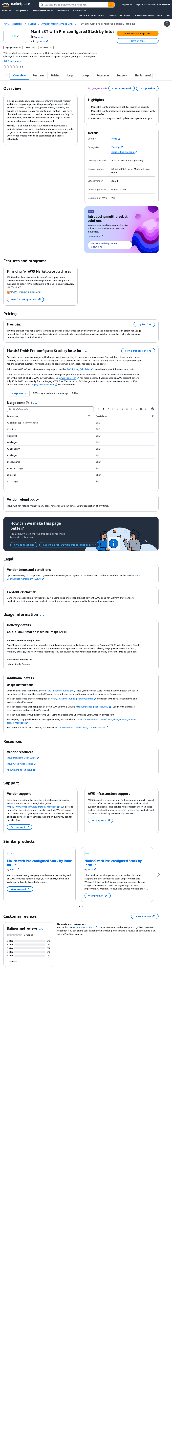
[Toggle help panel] (167, 24)
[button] (40, 37)
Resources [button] (78, 10)
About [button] (5, 10)
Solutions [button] (62, 10)
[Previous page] (98, 409)
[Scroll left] (6, 75)
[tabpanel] (81, 442)
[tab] (19, 75)
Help (168, 15)
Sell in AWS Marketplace (119, 15)
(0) (21, 66)
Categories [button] (20, 10)
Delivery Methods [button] (41, 10)
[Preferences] (152, 408)
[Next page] (145, 409)
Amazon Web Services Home (148, 15)
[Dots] (79, 906)
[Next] (158, 874)
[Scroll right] (155, 75)
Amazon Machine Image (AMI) (127, 160)
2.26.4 (114, 180)
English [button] (125, 4)
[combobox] (73, 4)
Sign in (139, 4)
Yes (113, 198)
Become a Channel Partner (91, 15)
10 (141, 408)
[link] (107, 23)
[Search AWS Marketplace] (111, 4)
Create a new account (159, 4)
